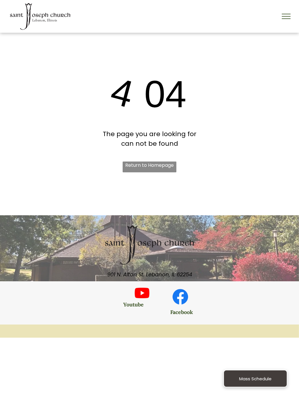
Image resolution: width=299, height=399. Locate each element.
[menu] (286, 16)
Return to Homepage (149, 165)
